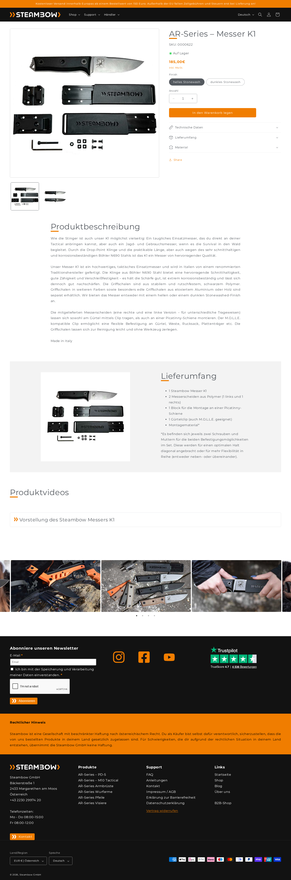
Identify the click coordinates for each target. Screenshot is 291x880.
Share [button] (178, 160)
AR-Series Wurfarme (95, 791)
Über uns (222, 791)
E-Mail (16, 655)
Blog (218, 786)
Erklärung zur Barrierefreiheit (171, 797)
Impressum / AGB (161, 791)
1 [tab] (137, 616)
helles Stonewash (186, 82)
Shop (219, 780)
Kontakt (25, 837)
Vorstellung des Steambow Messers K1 (66, 520)
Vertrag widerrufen (162, 811)
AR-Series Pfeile (91, 797)
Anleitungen (157, 780)
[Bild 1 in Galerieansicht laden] (25, 196)
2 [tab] (143, 616)
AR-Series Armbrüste (96, 786)
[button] (74, 14)
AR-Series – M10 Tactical (98, 780)
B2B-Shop (223, 803)
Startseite (223, 774)
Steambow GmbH (30, 874)
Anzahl (174, 90)
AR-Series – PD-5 (92, 774)
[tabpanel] (145, 586)
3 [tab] (148, 616)
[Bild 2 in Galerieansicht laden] (55, 196)
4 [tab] (154, 616)
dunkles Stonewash (225, 82)
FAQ (149, 774)
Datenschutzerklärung (165, 803)
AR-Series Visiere (92, 803)
